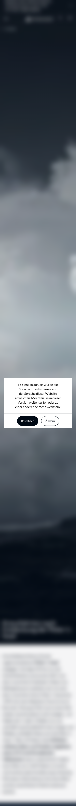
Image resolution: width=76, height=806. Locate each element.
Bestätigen (27, 421)
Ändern (50, 421)
